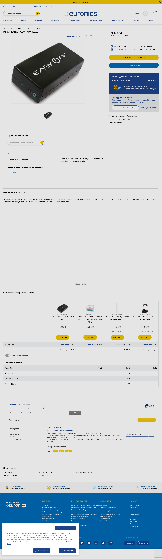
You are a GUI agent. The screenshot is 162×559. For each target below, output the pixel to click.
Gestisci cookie (43, 551)
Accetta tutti (68, 550)
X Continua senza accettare (65, 528)
